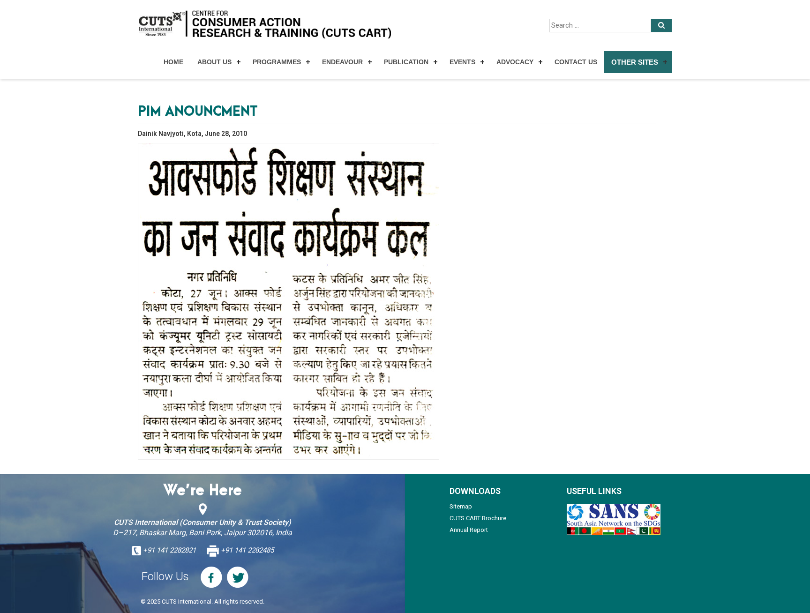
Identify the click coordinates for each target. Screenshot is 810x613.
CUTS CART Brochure (478, 518)
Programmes (277, 62)
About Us (214, 62)
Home (173, 62)
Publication (406, 62)
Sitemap (461, 506)
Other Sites (634, 62)
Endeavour (342, 62)
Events (462, 62)
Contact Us (576, 62)
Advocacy (514, 62)
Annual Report (469, 529)
